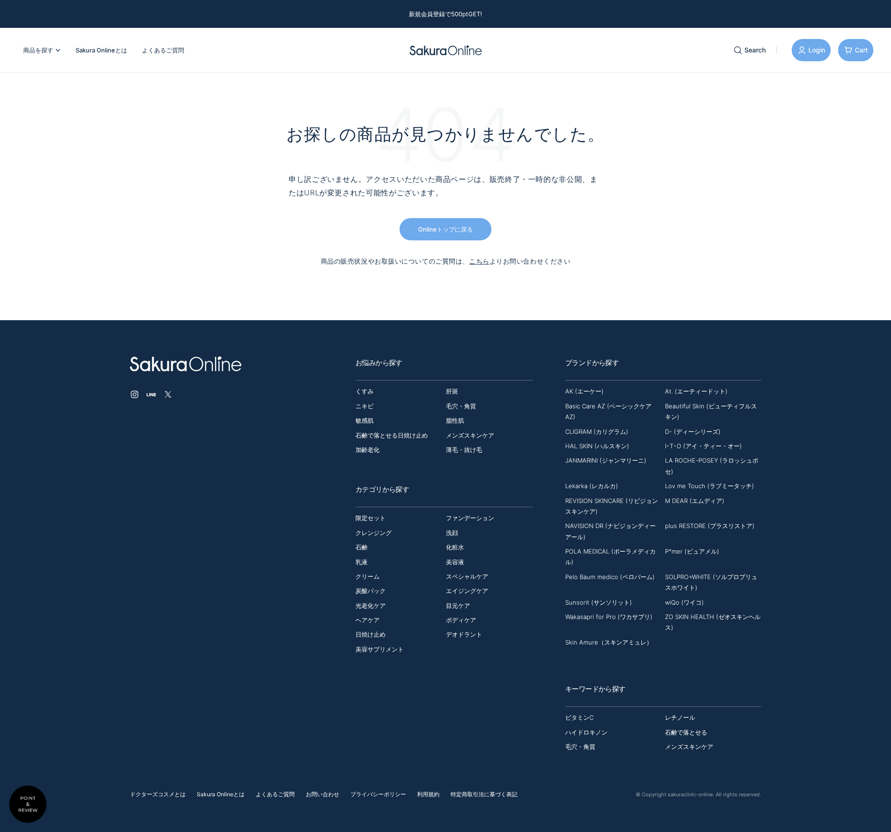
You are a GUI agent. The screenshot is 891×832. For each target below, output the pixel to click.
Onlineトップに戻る (445, 229)
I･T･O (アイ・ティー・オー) (703, 446)
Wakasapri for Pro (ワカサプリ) (608, 616)
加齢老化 (367, 449)
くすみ (364, 391)
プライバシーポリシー (378, 794)
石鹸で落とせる (686, 732)
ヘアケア (367, 620)
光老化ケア (370, 605)
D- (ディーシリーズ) (693, 431)
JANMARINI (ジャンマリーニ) (605, 460)
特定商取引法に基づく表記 (484, 794)
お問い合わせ (322, 794)
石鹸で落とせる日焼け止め (391, 435)
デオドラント (464, 634)
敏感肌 (364, 420)
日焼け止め (370, 634)
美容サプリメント (379, 649)
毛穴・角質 (461, 406)
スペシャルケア (467, 576)
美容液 (455, 562)
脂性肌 (455, 420)
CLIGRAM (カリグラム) (596, 431)
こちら (479, 261)
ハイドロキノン (586, 732)
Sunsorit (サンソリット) (598, 602)
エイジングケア (467, 590)
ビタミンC (579, 717)
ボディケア (461, 620)
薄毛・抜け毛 (464, 449)
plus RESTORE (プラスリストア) (710, 525)
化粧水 (455, 547)
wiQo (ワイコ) (684, 602)
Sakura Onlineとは (221, 794)
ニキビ (364, 406)
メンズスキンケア (470, 435)
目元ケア (458, 605)
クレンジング (373, 532)
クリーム (367, 576)
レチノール (680, 717)
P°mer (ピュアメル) (692, 551)
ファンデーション (470, 518)
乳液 (361, 562)
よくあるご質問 (275, 794)
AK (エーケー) (584, 391)
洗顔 (452, 532)
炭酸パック (370, 590)
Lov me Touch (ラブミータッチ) (709, 486)
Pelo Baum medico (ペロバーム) (610, 576)
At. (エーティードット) (696, 391)
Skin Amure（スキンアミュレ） (608, 642)
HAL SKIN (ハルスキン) (597, 446)
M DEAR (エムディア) (694, 500)
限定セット (370, 518)
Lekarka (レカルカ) (591, 486)
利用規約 (428, 794)
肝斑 (452, 391)
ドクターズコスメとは (158, 794)
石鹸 (361, 547)
